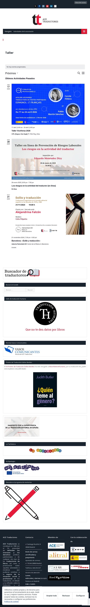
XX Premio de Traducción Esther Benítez (20, 366)
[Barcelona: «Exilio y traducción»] (48, 214)
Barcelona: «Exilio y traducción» (26, 240)
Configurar (80, 596)
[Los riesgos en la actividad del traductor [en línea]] (48, 159)
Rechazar (66, 596)
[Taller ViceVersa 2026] (48, 104)
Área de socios (80, 3)
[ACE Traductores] (45, 19)
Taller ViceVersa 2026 (21, 130)
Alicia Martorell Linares (57, 366)
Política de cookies (11, 601)
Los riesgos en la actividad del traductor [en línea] (34, 185)
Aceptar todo (51, 596)
